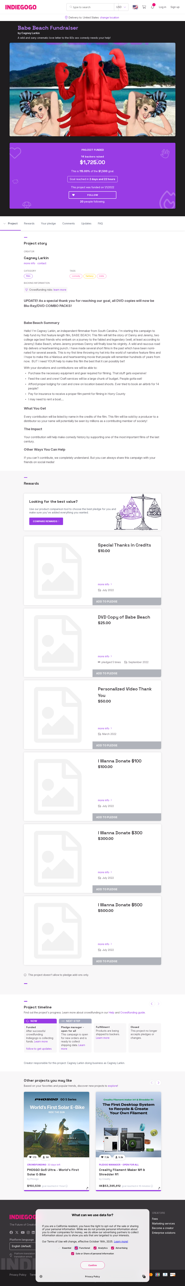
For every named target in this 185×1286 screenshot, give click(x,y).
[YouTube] (23, 1233)
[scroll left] (152, 1003)
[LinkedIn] (33, 1233)
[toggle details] (89, 1190)
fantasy (89, 276)
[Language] (135, 7)
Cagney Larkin (30, 33)
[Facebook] (11, 1233)
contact (41, 263)
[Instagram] (28, 1233)
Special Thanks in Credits (124, 545)
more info (29, 263)
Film (28, 276)
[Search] (71, 7)
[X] (17, 1233)
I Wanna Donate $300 (120, 833)
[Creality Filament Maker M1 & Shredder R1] (128, 1124)
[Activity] (152, 7)
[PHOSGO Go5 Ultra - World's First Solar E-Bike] (56, 1124)
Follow (92, 194)
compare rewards (45, 521)
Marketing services (163, 1223)
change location (109, 17)
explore (112, 1085)
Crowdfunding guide (132, 1012)
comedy (76, 276)
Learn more (41, 1041)
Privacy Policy (18, 1274)
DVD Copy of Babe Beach (124, 617)
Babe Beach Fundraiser (48, 27)
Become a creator (163, 1228)
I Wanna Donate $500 (120, 905)
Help (111, 1012)
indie (101, 276)
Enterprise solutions (163, 1232)
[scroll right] (158, 1082)
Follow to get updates (39, 1048)
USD (119, 7)
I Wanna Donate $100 (119, 761)
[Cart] (144, 7)
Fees (155, 1218)
